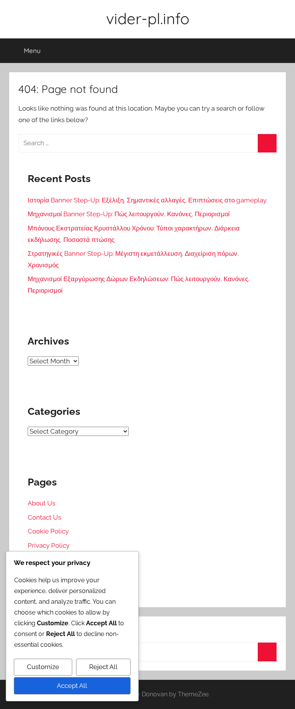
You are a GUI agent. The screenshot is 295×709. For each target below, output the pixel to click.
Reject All (103, 667)
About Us (41, 503)
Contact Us (44, 517)
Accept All (72, 685)
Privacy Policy (49, 545)
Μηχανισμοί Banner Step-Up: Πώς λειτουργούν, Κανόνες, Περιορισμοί (129, 214)
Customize (43, 667)
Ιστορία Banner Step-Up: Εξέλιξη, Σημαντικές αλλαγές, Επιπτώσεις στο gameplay (147, 200)
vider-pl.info (147, 18)
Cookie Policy (48, 531)
